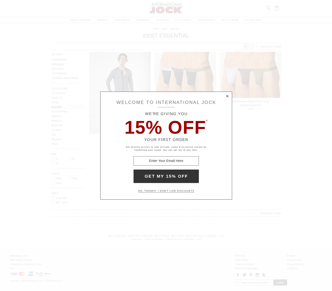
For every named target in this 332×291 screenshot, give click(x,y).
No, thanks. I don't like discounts (166, 191)
